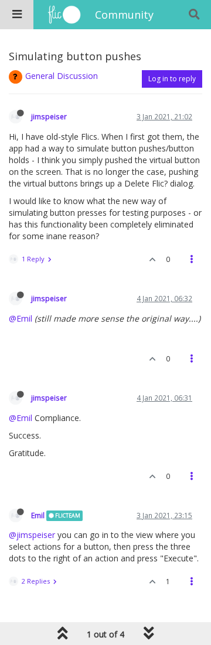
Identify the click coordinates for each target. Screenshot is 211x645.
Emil (38, 515)
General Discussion (61, 75)
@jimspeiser (32, 534)
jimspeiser (49, 116)
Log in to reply (172, 79)
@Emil (20, 318)
